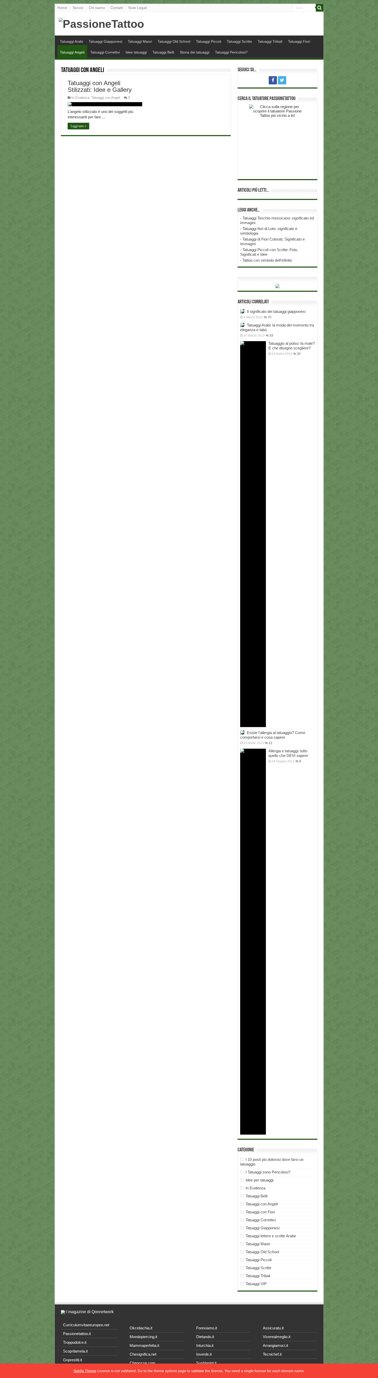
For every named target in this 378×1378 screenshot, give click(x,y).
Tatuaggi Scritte (239, 41)
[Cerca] (319, 8)
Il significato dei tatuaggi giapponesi (276, 311)
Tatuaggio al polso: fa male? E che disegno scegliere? (291, 345)
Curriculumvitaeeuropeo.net (86, 1325)
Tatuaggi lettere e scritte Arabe (271, 1236)
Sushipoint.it (206, 1363)
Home (62, 8)
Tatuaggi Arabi (71, 41)
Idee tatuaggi (136, 52)
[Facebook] (273, 80)
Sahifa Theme (85, 1371)
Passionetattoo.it (77, 1333)
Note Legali (137, 8)
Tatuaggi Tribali (270, 41)
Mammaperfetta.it (144, 1345)
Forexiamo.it (206, 1328)
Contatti (116, 8)
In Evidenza (80, 98)
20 (299, 354)
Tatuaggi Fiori (299, 41)
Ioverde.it (204, 1354)
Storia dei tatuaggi (194, 52)
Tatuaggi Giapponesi (105, 41)
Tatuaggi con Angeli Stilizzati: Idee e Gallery (100, 86)
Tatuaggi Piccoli (208, 41)
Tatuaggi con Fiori (260, 1212)
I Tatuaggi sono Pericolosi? (268, 1172)
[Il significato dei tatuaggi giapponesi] (242, 311)
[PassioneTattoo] (101, 23)
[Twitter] (282, 80)
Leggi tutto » (78, 126)
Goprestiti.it (72, 1360)
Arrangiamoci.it (275, 1345)
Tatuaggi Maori (140, 41)
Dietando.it (205, 1337)
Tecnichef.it (272, 1354)
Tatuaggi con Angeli (105, 98)
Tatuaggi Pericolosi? (231, 52)
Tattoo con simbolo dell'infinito (267, 260)
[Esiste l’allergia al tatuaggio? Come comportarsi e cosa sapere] (242, 732)
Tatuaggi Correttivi (105, 52)
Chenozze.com (142, 1363)
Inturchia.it (204, 1345)
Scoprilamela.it (75, 1351)
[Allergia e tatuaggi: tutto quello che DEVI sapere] (253, 942)
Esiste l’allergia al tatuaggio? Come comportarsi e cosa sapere (272, 734)
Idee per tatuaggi (259, 1180)
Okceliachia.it (141, 1328)
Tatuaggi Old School (174, 41)
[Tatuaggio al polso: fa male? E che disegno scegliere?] (253, 534)
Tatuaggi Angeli (72, 52)
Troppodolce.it (74, 1342)
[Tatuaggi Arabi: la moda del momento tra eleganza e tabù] (242, 325)
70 (269, 317)
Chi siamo (97, 8)
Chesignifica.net (143, 1354)
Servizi (78, 8)
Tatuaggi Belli (163, 52)
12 (270, 743)
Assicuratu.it (273, 1328)
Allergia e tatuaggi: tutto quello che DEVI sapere (288, 753)
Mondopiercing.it (143, 1337)
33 (271, 335)
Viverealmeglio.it (276, 1337)
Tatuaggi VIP (256, 1284)
